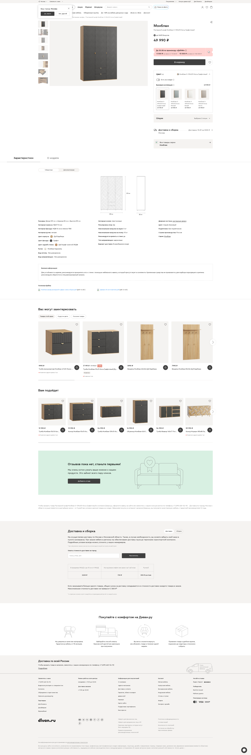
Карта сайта (122, 703)
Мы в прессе (122, 710)
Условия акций (163, 722)
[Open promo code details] (186, 50)
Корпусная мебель (164, 685)
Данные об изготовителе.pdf (109, 289)
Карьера (121, 699)
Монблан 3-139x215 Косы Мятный (175, 103)
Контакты (41, 689)
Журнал (88, 7)
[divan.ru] (46, 720)
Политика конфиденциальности (168, 719)
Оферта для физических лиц (127, 719)
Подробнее (42, 668)
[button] (202, 7)
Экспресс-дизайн (164, 704)
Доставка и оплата (124, 689)
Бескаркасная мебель (165, 689)
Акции (80, 7)
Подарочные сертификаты (127, 706)
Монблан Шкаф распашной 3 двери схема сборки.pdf (59, 289)
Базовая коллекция (164, 85)
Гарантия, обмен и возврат (127, 692)
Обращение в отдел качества (48, 692)
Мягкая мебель (163, 682)
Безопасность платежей (166, 725)
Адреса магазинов (124, 685)
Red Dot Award (198, 690)
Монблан (167, 236)
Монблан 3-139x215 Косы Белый (189, 103)
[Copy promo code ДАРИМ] (209, 52)
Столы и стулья (163, 696)
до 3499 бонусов (162, 35)
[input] (128, 7)
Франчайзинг (42, 711)
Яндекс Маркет (198, 682)
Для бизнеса (42, 704)
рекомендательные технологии (77, 742)
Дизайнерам (42, 707)
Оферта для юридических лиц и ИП (129, 722)
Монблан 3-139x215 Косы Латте (202, 103)
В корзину (179, 62)
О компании (122, 682)
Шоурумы (98, 7)
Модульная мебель (164, 692)
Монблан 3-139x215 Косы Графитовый (161, 103)
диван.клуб (121, 696)
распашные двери (179, 221)
